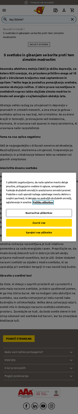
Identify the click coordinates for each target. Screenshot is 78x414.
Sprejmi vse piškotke (39, 232)
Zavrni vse (39, 222)
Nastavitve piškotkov (39, 213)
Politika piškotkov (43, 202)
